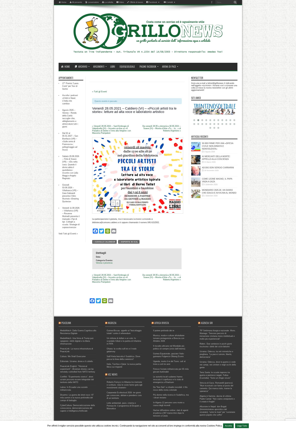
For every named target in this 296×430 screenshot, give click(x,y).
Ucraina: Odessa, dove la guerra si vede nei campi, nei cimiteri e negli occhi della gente (218, 365)
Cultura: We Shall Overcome (73, 356)
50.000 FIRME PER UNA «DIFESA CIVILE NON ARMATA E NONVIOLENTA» (217, 146)
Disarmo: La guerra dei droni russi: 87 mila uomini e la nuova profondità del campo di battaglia (77, 398)
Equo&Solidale (127, 66)
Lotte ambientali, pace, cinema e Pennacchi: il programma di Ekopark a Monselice (124, 406)
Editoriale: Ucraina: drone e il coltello (76, 361)
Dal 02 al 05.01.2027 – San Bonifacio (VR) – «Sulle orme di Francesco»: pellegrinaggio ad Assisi (70, 141)
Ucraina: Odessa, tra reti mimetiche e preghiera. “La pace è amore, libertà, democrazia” (216, 354)
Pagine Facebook (148, 66)
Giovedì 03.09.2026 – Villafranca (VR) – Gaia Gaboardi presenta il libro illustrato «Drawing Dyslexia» (70, 193)
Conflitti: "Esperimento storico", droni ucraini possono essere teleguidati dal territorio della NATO (77, 379)
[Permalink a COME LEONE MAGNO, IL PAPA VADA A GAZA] (195, 186)
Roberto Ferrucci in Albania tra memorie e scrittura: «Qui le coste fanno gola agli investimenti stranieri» (124, 385)
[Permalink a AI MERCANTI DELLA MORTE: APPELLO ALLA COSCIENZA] (195, 163)
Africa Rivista (161, 323)
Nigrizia (112, 323)
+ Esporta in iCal (128, 242)
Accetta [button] (228, 426)
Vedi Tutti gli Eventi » (68, 233)
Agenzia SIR (207, 323)
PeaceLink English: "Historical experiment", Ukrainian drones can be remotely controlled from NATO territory (77, 369)
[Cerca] (235, 2)
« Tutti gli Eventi (99, 91)
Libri (112, 66)
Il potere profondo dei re (163, 330)
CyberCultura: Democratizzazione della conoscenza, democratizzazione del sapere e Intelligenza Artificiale (77, 408)
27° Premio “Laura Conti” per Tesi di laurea (70, 86)
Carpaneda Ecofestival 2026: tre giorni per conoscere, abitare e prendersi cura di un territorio (124, 395)
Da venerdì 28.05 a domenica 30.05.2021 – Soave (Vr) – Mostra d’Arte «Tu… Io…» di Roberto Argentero (161, 128)
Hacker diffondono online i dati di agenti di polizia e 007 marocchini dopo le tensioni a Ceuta (170, 413)
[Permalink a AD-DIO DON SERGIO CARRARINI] (195, 175)
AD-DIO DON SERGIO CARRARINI (218, 167)
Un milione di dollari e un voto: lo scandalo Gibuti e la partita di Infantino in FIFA (124, 341)
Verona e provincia (104, 263)
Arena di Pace (169, 66)
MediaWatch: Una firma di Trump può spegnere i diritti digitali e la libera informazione (76, 341)
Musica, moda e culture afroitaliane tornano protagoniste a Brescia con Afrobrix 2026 (168, 338)
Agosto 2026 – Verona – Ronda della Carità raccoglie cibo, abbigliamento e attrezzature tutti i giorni (70, 118)
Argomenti (98, 66)
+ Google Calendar (104, 242)
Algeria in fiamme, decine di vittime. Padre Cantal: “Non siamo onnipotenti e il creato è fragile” (217, 399)
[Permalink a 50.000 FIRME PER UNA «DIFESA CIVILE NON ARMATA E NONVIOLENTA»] (195, 150)
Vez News (112, 374)
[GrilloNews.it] (148, 55)
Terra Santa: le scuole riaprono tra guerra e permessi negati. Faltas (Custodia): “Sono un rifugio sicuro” (215, 375)
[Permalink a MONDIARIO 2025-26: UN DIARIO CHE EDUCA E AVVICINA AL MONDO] (195, 197)
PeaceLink (66, 323)
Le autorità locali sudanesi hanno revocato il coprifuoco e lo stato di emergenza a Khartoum (168, 379)
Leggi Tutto (242, 426)
